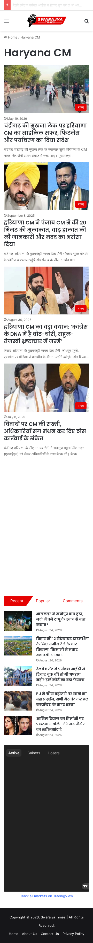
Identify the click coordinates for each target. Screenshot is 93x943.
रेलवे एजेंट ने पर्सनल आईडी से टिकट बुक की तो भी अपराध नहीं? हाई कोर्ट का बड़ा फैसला (60, 674)
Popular (43, 600)
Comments (73, 600)
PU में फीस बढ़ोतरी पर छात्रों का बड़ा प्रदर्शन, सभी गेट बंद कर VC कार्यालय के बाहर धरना (62, 699)
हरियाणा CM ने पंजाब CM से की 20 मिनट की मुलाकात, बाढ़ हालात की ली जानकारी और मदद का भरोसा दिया (45, 233)
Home (12, 37)
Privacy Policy (73, 934)
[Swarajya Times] (46, 20)
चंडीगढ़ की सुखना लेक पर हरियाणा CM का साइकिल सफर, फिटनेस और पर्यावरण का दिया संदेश (45, 133)
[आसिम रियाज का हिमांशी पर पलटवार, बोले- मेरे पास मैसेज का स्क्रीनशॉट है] (18, 725)
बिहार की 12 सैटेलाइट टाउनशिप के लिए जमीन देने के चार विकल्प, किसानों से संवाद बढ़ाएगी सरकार (62, 647)
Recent (16, 600)
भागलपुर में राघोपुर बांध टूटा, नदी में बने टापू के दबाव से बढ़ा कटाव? (61, 619)
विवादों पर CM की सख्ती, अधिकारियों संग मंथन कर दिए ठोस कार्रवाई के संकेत (45, 431)
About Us (29, 934)
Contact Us (50, 934)
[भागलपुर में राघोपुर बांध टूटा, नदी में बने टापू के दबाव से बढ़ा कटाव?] (18, 621)
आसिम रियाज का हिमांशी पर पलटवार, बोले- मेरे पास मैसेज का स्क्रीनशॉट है (61, 724)
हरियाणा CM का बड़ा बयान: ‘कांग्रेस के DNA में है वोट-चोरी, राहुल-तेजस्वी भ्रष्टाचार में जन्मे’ (46, 334)
